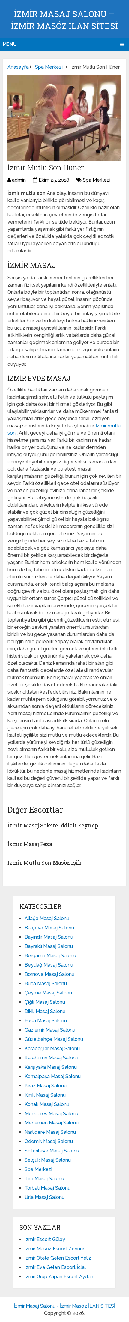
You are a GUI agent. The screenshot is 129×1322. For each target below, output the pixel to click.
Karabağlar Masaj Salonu (52, 1048)
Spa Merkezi (96, 180)
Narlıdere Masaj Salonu (50, 1132)
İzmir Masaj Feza (30, 844)
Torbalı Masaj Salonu (47, 1188)
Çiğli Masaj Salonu (45, 1002)
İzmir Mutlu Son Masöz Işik (45, 862)
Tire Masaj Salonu (44, 1178)
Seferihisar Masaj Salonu (52, 1151)
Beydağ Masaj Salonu (49, 965)
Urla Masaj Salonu (44, 1197)
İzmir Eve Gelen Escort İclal (55, 1267)
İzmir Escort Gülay (45, 1239)
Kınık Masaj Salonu (45, 1095)
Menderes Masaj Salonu (51, 1113)
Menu (10, 44)
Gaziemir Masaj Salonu (50, 1030)
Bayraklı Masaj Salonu (49, 946)
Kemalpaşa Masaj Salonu (53, 1076)
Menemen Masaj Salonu (52, 1123)
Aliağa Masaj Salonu (47, 918)
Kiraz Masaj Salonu (46, 1086)
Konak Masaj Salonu (47, 1104)
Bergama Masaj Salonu (50, 955)
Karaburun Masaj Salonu (51, 1058)
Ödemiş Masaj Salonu (49, 1141)
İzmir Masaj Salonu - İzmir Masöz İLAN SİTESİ (64, 1306)
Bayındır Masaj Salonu (49, 937)
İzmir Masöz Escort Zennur (54, 1249)
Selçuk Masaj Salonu (48, 1160)
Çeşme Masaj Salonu (48, 993)
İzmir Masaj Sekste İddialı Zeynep (53, 825)
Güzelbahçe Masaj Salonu (54, 1039)
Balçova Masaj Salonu (49, 928)
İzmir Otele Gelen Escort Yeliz (58, 1258)
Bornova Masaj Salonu (49, 974)
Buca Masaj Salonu (46, 983)
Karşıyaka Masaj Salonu (51, 1067)
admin (19, 180)
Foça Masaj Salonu (46, 1020)
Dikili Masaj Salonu (45, 1011)
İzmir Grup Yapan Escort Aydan (59, 1276)
